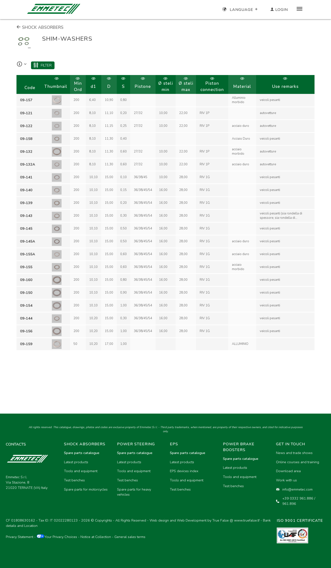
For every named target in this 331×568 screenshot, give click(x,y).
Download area (288, 471)
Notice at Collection (95, 536)
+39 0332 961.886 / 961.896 (298, 501)
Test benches (74, 480)
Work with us (286, 480)
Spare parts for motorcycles (86, 489)
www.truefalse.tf (247, 520)
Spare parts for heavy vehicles (134, 492)
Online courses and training (297, 462)
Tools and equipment (80, 471)
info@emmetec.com (297, 489)
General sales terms (129, 536)
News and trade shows (294, 452)
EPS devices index (184, 471)
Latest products (76, 462)
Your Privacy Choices (60, 536)
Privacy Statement (19, 536)
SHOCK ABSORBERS (42, 27)
